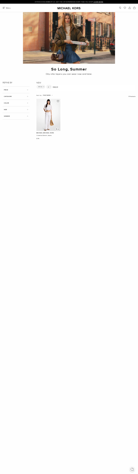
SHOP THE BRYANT (86, 2)
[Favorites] (125, 8)
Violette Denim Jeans (44, 135)
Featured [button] (47, 95)
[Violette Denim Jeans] (48, 115)
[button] (132, 469)
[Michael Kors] (69, 7)
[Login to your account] (130, 8)
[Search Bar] (120, 8)
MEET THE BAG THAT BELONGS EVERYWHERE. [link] (69, 2)
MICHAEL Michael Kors (45, 133)
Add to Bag (48, 129)
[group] (69, 2)
